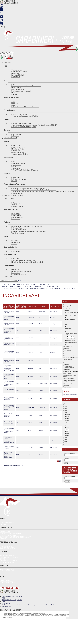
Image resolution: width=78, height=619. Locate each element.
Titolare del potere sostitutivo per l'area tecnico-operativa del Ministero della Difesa (29, 605)
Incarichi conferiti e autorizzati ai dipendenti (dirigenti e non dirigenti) (31, 289)
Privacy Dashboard (7, 617)
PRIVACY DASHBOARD (8, 535)
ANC (13, 102)
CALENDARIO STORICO (8, 560)
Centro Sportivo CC (6, 581)
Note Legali (6, 603)
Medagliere (15, 73)
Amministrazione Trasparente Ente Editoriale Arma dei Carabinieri (33, 190)
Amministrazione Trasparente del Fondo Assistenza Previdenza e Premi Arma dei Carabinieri (42, 191)
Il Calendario (15, 251)
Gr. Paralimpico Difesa (7, 582)
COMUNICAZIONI (6, 546)
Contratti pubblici (17, 193)
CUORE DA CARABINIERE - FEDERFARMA (15, 537)
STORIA (3, 524)
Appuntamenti (16, 165)
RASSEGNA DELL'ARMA (9, 557)
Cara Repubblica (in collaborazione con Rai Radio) (28, 231)
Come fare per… (17, 145)
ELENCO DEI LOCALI (7, 548)
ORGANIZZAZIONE (7, 522)
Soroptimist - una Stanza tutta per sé (23, 127)
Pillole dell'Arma (16, 228)
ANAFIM (3, 539)
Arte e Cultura (16, 134)
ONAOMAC (15, 103)
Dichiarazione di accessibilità (12, 596)
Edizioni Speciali (17, 217)
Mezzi (13, 93)
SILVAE (2, 559)
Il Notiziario (15, 258)
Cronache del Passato (18, 274)
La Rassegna (15, 214)
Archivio (14, 244)
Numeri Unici (15, 273)
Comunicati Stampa (18, 163)
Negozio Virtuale (17, 206)
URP (3, 601)
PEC (3, 598)
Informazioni (15, 219)
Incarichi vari (69, 289)
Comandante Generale (19, 71)
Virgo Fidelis (15, 77)
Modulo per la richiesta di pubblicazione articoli (27, 262)
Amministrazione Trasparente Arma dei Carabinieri (28, 188)
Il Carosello (15, 136)
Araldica (14, 94)
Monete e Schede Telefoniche (21, 271)
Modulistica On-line (17, 149)
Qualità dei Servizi (17, 152)
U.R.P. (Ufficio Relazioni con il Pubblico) (25, 170)
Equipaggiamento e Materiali (21, 91)
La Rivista (14, 240)
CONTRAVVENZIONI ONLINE (10, 533)
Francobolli (15, 269)
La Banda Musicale (17, 75)
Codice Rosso (16, 177)
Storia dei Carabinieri (18, 229)
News (13, 161)
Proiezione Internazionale (20, 114)
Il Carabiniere (16, 203)
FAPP (13, 105)
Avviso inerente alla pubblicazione (23, 260)
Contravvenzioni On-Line (19, 154)
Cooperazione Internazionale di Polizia (24, 116)
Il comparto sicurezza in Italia (21, 123)
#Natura (14, 204)
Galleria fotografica (17, 89)
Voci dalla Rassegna (18, 233)
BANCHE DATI (5, 532)
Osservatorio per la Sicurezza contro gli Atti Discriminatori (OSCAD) (34, 125)
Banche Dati (15, 150)
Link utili (14, 181)
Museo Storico (16, 87)
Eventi (13, 166)
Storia (13, 84)
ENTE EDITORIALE (7, 555)
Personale (51, 286)
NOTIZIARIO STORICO (8, 562)
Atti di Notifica (6, 606)
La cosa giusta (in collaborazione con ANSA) (26, 226)
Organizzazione (16, 70)
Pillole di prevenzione (18, 179)
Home (4, 284)
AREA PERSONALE (7, 570)
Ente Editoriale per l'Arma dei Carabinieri (25, 107)
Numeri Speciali (16, 215)
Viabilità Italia (16, 168)
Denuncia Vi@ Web (18, 147)
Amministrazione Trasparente (38, 284)
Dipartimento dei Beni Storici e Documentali (26, 86)
